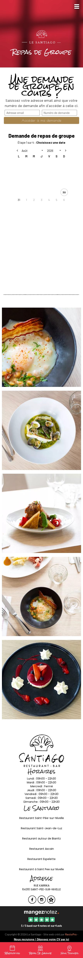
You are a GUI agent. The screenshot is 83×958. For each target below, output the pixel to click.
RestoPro (71, 934)
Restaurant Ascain (41, 849)
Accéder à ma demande (41, 120)
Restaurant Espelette (41, 859)
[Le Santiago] (41, 912)
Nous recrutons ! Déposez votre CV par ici (41, 939)
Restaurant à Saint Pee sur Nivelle (41, 869)
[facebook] (32, 902)
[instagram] (42, 902)
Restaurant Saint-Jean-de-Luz (41, 828)
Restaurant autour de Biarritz (41, 838)
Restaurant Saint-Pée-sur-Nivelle (41, 818)
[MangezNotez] (51, 902)
